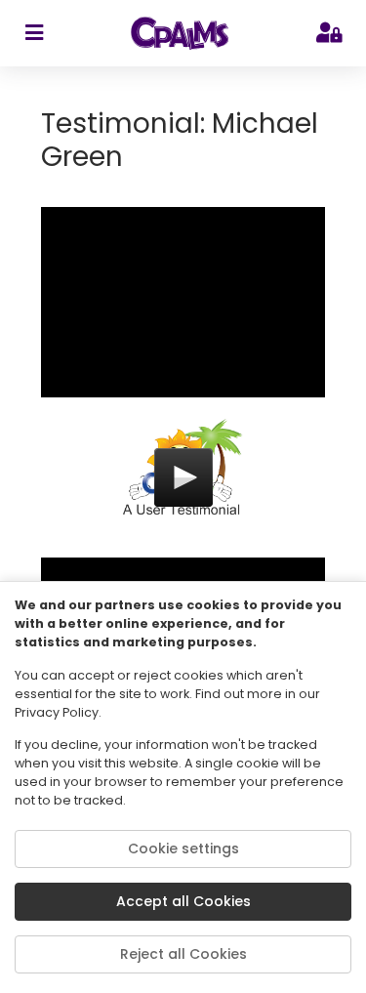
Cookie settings (183, 848)
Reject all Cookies (183, 954)
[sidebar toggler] (34, 33)
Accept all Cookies (183, 901)
